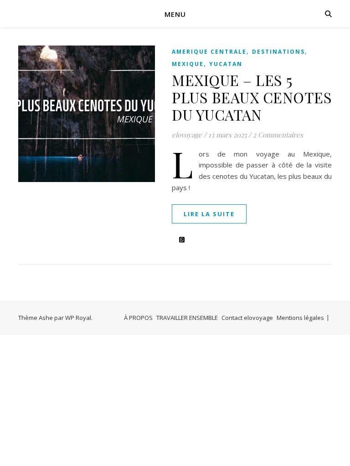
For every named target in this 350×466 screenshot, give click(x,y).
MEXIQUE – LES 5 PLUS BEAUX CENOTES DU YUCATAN (252, 97)
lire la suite (209, 214)
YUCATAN (225, 64)
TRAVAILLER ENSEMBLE (187, 318)
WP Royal (78, 318)
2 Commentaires (278, 134)
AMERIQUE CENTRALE (209, 52)
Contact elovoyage (247, 318)
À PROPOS (138, 318)
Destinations (278, 52)
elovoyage (187, 134)
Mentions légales (300, 318)
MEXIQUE (188, 64)
